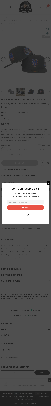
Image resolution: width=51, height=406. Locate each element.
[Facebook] (23, 215)
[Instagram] (28, 215)
